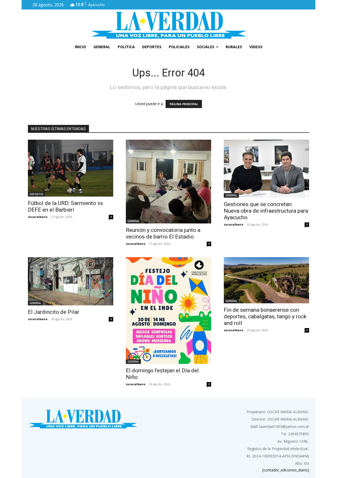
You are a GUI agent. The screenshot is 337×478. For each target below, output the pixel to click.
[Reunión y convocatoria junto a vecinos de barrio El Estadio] (168, 181)
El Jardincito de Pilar (53, 312)
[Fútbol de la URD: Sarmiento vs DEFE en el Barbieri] (70, 168)
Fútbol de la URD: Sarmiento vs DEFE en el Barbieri (65, 206)
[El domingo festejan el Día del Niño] (168, 310)
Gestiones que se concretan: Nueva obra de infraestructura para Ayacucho (266, 211)
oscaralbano (37, 217)
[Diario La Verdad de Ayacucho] (168, 25)
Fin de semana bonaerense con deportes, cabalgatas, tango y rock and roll (265, 316)
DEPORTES (36, 194)
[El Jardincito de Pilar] (70, 281)
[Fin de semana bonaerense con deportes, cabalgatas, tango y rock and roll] (266, 280)
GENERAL (133, 221)
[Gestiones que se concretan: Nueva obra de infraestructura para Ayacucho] (266, 169)
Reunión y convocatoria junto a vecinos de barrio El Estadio (163, 233)
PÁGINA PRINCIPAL (184, 104)
